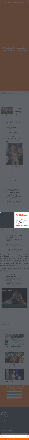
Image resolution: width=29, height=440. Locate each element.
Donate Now (22, 225)
